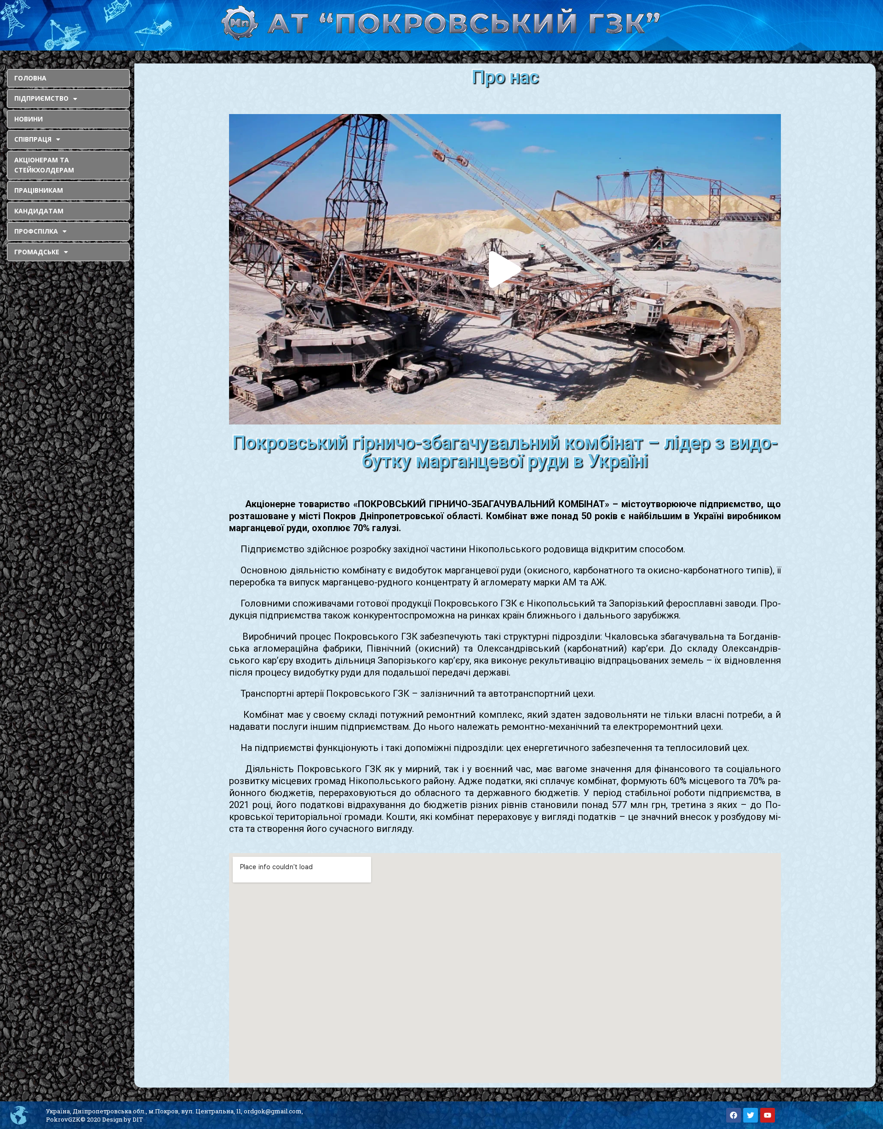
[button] (505, 269)
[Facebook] (733, 1115)
